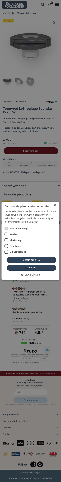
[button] (30, 275)
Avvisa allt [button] (31, 267)
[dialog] (30, 241)
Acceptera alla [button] (31, 260)
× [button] (55, 205)
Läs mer (34, 221)
